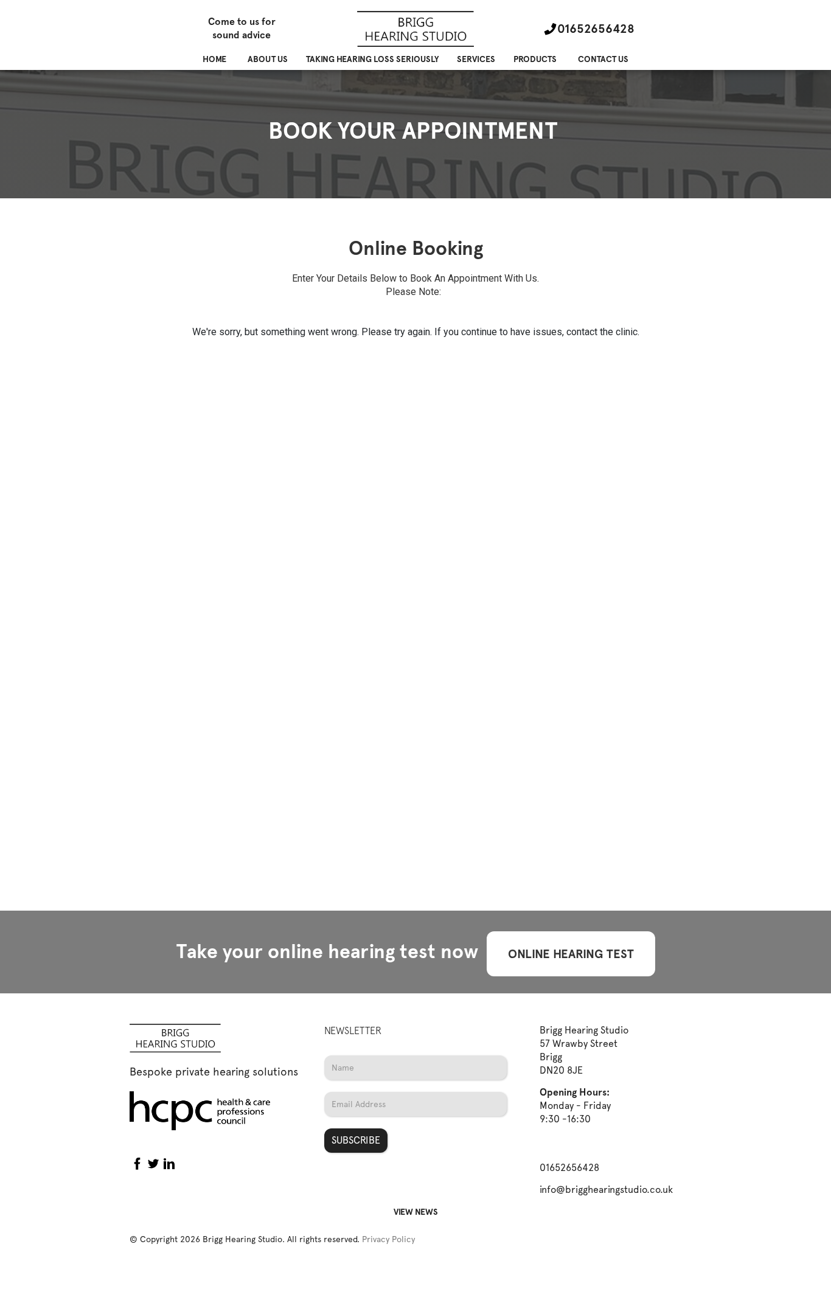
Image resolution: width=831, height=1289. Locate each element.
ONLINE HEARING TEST (571, 954)
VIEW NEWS (416, 1212)
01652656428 (596, 28)
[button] (267, 59)
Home (214, 59)
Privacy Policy (388, 1239)
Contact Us (603, 59)
